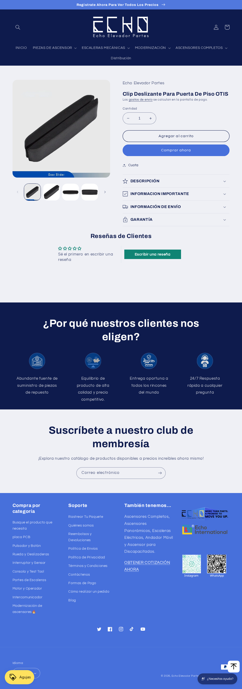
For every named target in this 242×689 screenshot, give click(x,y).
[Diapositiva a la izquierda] (18, 192)
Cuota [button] (133, 165)
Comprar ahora (176, 150)
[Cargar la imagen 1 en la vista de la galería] (32, 192)
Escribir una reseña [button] (153, 254)
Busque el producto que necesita (32, 525)
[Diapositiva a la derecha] (105, 192)
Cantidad (130, 108)
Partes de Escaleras (29, 580)
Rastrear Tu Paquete (85, 517)
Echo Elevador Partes (186, 676)
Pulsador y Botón (27, 546)
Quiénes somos (81, 525)
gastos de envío (141, 99)
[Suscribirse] (160, 473)
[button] (18, 27)
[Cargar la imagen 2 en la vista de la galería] (51, 192)
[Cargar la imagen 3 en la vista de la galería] (70, 192)
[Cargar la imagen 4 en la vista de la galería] (89, 192)
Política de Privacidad (86, 557)
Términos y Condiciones (88, 566)
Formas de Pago (82, 583)
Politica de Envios (83, 548)
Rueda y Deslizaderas (31, 554)
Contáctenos (79, 574)
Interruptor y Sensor (29, 563)
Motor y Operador (27, 588)
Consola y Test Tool (28, 571)
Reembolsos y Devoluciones (80, 537)
